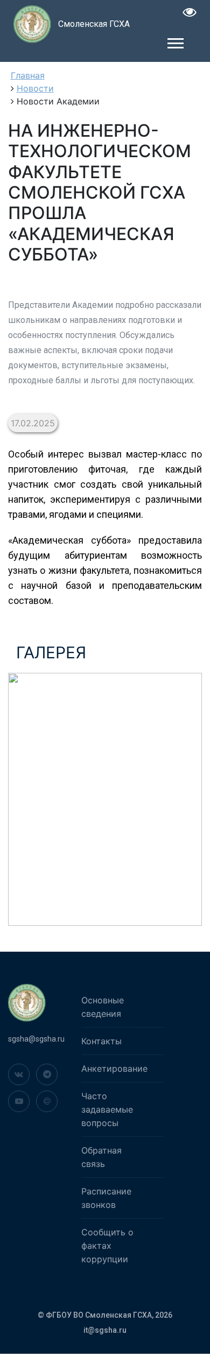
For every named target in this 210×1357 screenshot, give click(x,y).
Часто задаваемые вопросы (107, 1109)
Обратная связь (101, 1157)
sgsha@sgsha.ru (36, 1039)
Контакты (101, 1041)
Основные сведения (102, 1007)
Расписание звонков (106, 1198)
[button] (175, 41)
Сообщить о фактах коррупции (107, 1245)
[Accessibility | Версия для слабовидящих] (190, 14)
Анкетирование (114, 1068)
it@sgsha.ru (105, 1330)
